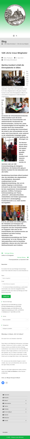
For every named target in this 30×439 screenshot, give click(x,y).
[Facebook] (3, 382)
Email (3, 281)
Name (3, 275)
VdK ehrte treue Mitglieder (23, 43)
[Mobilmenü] (14, 36)
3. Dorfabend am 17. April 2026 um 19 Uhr (11, 311)
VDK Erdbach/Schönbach (10, 60)
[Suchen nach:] (16, 36)
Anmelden (5, 432)
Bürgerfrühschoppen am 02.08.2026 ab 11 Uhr (12, 308)
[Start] (2, 43)
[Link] (6, 382)
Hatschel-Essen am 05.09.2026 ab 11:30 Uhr (11, 304)
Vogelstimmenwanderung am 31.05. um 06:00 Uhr (13, 310)
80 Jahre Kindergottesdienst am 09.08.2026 (11, 306)
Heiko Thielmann (8, 58)
